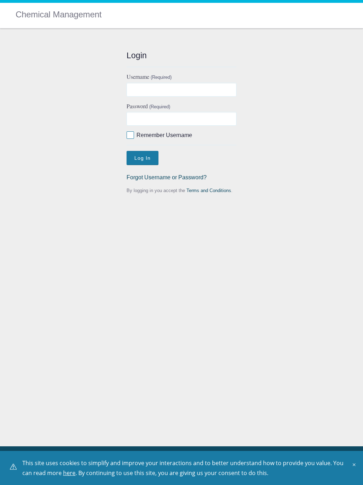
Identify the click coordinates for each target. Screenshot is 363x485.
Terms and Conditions (208, 190)
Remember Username (164, 135)
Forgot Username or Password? (167, 177)
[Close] (356, 467)
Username (149, 76)
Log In (142, 158)
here (69, 473)
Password (148, 106)
